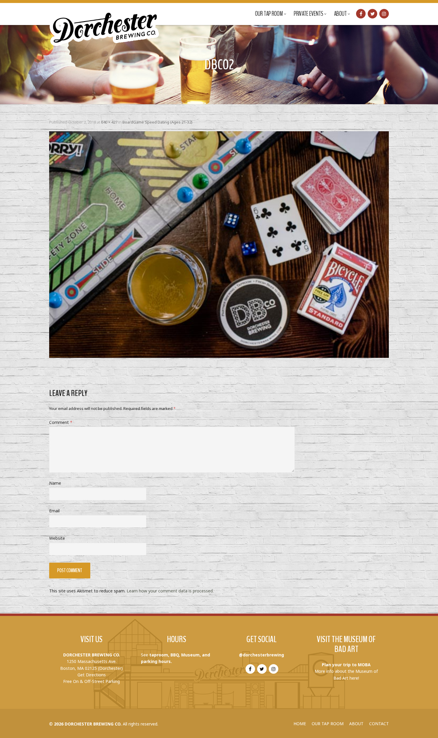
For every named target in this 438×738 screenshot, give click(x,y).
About (340, 14)
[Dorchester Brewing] (105, 23)
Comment (60, 422)
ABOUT (356, 723)
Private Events (308, 14)
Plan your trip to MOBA (346, 664)
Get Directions (91, 675)
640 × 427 (109, 122)
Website (57, 538)
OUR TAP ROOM (328, 723)
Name (55, 483)
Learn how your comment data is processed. (170, 591)
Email (54, 511)
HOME (299, 723)
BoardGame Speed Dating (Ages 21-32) (157, 122)
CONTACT (379, 723)
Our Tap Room (269, 14)
